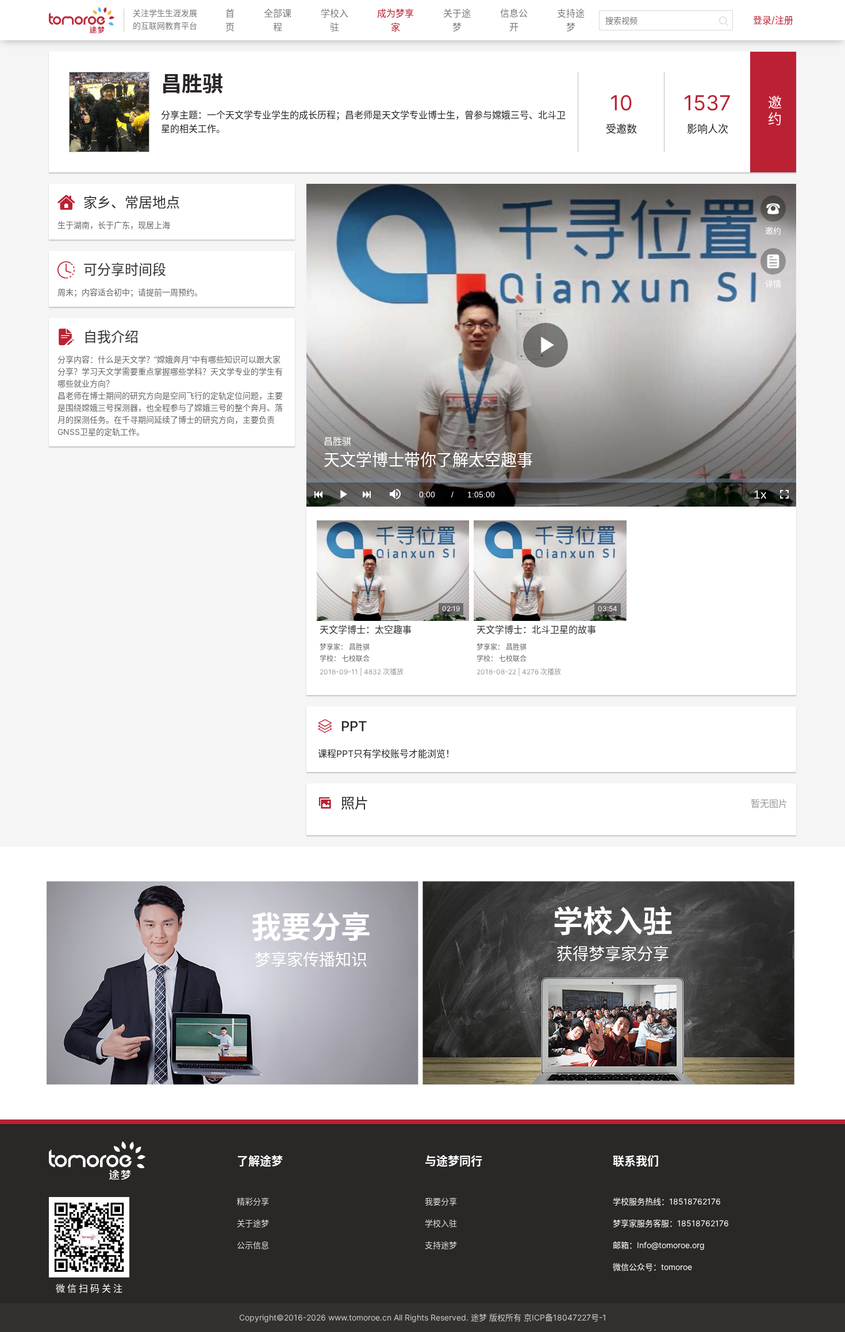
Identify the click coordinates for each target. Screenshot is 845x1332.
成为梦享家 (399, 20)
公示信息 (253, 1245)
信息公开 (518, 20)
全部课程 (282, 20)
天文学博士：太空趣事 (366, 629)
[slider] (551, 480)
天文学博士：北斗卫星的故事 (536, 629)
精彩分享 (253, 1201)
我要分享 (441, 1201)
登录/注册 (773, 20)
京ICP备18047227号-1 (565, 1317)
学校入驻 (339, 20)
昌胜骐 (337, 441)
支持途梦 (575, 20)
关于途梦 (461, 20)
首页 (234, 20)
